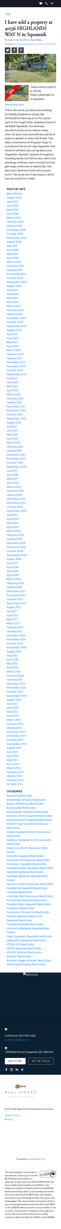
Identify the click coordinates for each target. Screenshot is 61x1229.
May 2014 (12, 759)
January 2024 (14, 314)
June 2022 (12, 382)
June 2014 (13, 755)
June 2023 (13, 338)
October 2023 (15, 322)
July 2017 (12, 611)
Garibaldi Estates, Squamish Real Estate (30, 868)
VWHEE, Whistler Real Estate (24, 952)
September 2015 (17, 695)
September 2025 (17, 237)
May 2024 (12, 298)
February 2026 (15, 221)
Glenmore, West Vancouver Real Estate (30, 884)
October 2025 (15, 233)
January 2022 (14, 402)
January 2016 (14, 679)
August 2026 (14, 197)
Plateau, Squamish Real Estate (24, 916)
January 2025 (14, 270)
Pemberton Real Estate (20, 908)
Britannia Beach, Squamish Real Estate (29, 819)
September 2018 (17, 555)
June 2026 (13, 205)
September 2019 (17, 510)
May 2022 (12, 386)
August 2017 (14, 607)
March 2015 (14, 719)
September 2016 (17, 647)
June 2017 (12, 615)
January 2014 (14, 776)
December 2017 (16, 591)
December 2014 (16, 731)
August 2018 (14, 559)
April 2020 (13, 482)
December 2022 (16, 362)
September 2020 (17, 466)
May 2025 (12, 253)
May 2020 (12, 478)
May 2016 (12, 663)
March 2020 (14, 486)
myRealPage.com (36, 1159)
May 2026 (12, 209)
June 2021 (12, 430)
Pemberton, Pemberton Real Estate (28, 912)
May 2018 (12, 571)
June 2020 (13, 474)
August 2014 (14, 747)
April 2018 (13, 575)
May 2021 (12, 434)
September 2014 (17, 743)
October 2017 (15, 599)
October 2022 (15, 370)
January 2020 (14, 494)
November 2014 (16, 735)
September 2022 (17, 374)
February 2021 (15, 446)
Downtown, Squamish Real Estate (26, 864)
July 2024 (12, 290)
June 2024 (13, 294)
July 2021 (12, 426)
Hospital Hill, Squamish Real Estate (27, 888)
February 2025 (15, 265)
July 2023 (12, 334)
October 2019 (15, 507)
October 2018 (15, 551)
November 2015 (16, 687)
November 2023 (16, 318)
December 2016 (16, 635)
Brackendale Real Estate (21, 807)
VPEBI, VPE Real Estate (20, 944)
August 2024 (14, 286)
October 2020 (15, 462)
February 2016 (15, 675)
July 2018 (12, 563)
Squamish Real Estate (19, 795)
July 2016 (12, 655)
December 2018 (16, 543)
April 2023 (13, 346)
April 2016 (13, 667)
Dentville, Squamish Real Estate (25, 856)
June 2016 (12, 659)
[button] (15, 1061)
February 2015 (15, 723)
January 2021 (14, 450)
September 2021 (16, 418)
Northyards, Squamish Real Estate (27, 900)
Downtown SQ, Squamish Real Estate (28, 860)
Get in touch (41, 1061)
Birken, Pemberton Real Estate (25, 803)
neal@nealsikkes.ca (16, 1039)
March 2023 (14, 350)
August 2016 (14, 651)
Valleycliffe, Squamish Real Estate (26, 940)
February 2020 (15, 490)
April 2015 (13, 715)
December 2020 (16, 454)
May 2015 (12, 711)
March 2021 (13, 442)
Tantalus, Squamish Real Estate (25, 924)
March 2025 (14, 261)
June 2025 (13, 249)
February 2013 (15, 780)
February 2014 (15, 772)
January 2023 (14, 358)
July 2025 (12, 245)
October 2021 (15, 414)
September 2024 (17, 281)
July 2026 (12, 201)
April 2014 (13, 764)
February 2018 (15, 583)
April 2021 (12, 438)
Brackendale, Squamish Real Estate (27, 811)
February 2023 (15, 354)
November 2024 (16, 273)
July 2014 (12, 751)
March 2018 (14, 579)
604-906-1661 (27, 1035)
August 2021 (14, 422)
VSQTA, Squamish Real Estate (24, 948)
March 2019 (14, 531)
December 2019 (16, 498)
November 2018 (16, 547)
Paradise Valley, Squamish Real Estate (29, 904)
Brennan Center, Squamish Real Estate (29, 815)
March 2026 (14, 217)
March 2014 (14, 767)
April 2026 (13, 213)
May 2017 (12, 619)
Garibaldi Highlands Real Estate (25, 872)
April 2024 (13, 302)
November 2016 (16, 639)
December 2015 (16, 683)
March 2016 (14, 671)
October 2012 (15, 784)
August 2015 (14, 699)
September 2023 (17, 326)
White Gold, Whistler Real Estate (26, 964)
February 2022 (15, 398)
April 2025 (13, 257)
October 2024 (15, 278)
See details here (14, 104)
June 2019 (12, 518)
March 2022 (14, 394)
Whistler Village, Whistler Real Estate (29, 960)
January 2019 (14, 539)
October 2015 (15, 691)
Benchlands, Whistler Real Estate (26, 799)
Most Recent (14, 193)
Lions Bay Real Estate (19, 892)
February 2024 (15, 310)
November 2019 (16, 502)
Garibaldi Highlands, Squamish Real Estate (35, 44)
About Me (15, 1061)
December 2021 (16, 406)
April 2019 (13, 527)
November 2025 (16, 229)
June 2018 (12, 567)
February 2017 (15, 627)
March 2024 (14, 306)
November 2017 (16, 595)
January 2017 (14, 631)
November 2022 (16, 366)
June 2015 (12, 707)
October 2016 (15, 643)
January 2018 (14, 587)
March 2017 (14, 623)
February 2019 (15, 535)
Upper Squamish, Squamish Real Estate (29, 936)
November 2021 (16, 410)
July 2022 (12, 378)
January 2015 (14, 727)
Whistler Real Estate (19, 956)
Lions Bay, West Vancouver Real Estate (30, 896)
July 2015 (12, 703)
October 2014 (15, 739)
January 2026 (14, 225)
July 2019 (12, 515)
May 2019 (12, 523)
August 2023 (14, 330)
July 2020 (12, 470)
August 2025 (14, 241)
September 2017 (17, 603)
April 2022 (13, 390)
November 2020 (16, 458)
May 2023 (12, 342)
